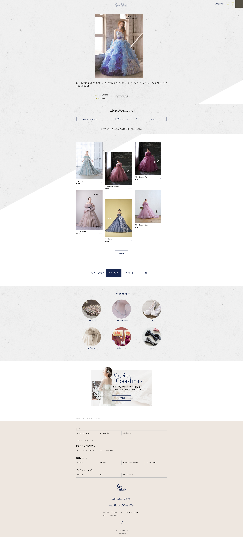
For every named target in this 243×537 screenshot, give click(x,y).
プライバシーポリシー (121, 530)
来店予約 (219, 4)
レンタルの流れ (105, 433)
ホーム (78, 418)
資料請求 (103, 462)
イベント (103, 475)
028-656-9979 (90, 119)
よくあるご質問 (150, 462)
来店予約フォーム (121, 119)
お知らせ (80, 475)
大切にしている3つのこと (85, 450)
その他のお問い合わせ (130, 462)
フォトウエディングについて (86, 440)
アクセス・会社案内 (106, 450)
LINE (153, 119)
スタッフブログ (127, 475)
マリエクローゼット (88, 418)
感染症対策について (230, 4)
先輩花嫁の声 (127, 433)
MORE (121, 253)
